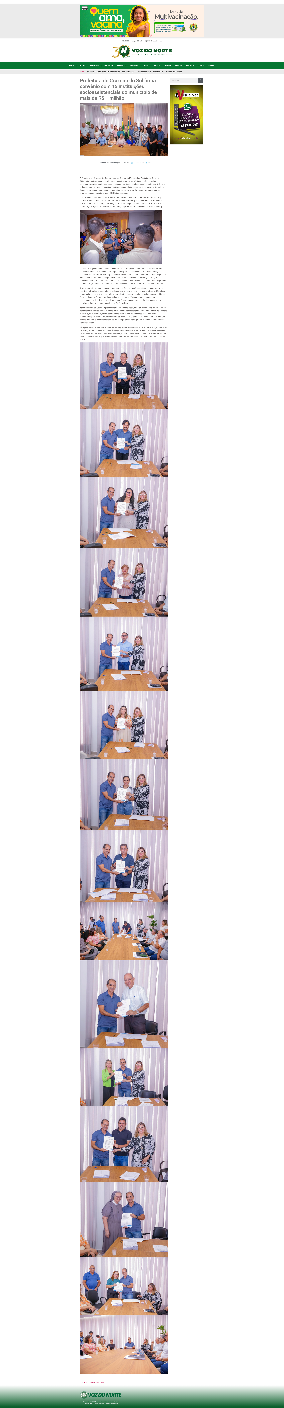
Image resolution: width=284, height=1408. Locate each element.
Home (71, 66)
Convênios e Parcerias (94, 1383)
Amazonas (135, 66)
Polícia (178, 66)
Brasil (157, 66)
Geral (147, 66)
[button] (124, 237)
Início (82, 72)
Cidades (82, 66)
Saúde (201, 66)
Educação (108, 66)
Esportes (121, 66)
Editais (211, 66)
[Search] (200, 80)
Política (190, 66)
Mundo (168, 66)
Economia (94, 66)
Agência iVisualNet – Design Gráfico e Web (106, 1403)
